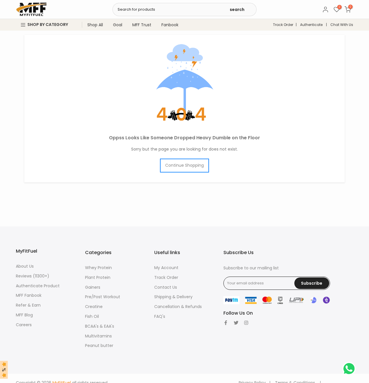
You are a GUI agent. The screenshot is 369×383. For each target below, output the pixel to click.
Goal (117, 25)
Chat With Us (341, 24)
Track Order (283, 24)
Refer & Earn (28, 305)
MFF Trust (141, 25)
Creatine (94, 306)
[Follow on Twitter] (236, 322)
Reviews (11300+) (32, 276)
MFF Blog (24, 315)
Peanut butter (99, 345)
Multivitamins (98, 336)
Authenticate (311, 24)
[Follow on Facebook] (225, 322)
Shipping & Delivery (173, 297)
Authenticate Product (38, 286)
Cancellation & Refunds (178, 306)
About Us (25, 266)
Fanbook (169, 25)
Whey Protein (98, 268)
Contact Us (165, 287)
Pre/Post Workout (102, 297)
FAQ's (159, 316)
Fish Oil (92, 316)
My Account (166, 268)
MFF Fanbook (29, 295)
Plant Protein (97, 277)
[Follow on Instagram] (246, 322)
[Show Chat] (350, 368)
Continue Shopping (184, 165)
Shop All (95, 25)
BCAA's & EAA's (99, 326)
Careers (24, 325)
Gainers (92, 287)
